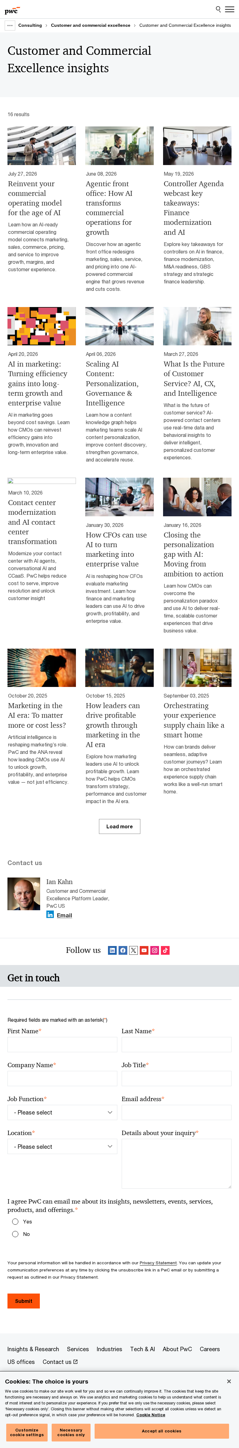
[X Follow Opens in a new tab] (133, 951)
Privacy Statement (158, 1262)
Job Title (135, 1065)
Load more (119, 826)
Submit (23, 1301)
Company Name (31, 1065)
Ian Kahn (59, 882)
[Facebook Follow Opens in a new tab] (123, 951)
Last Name (138, 1031)
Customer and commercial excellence (90, 25)
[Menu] (229, 9)
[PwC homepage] (12, 9)
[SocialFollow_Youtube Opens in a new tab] (144, 951)
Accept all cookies (161, 1430)
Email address (143, 1099)
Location (21, 1133)
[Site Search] (218, 9)
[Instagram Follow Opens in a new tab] (154, 951)
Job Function (27, 1099)
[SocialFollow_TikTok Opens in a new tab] (165, 951)
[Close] (229, 1381)
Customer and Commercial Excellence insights (185, 25)
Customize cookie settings (27, 1432)
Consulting (30, 25)
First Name (24, 1031)
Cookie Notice (150, 1415)
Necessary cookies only (71, 1432)
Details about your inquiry (160, 1133)
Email (64, 915)
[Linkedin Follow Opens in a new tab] (50, 914)
